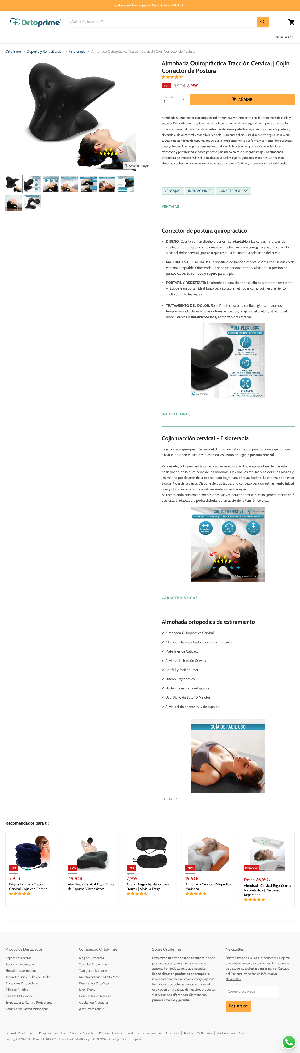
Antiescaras (56, 37)
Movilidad (156, 37)
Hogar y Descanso (125, 37)
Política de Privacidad (81, 1033)
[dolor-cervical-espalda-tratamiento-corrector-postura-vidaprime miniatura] (13, 202)
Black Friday (87, 990)
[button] (173, 77)
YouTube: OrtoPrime (93, 964)
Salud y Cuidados (87, 37)
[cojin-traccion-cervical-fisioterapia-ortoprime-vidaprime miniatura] (51, 184)
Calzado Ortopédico (19, 996)
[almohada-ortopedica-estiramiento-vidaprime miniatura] (69, 184)
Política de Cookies (110, 1033)
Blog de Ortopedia (91, 958)
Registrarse (238, 1006)
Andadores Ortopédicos (21, 983)
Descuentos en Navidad (95, 996)
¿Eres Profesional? (91, 1009)
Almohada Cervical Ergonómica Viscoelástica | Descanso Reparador (267, 890)
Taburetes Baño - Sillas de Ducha (28, 977)
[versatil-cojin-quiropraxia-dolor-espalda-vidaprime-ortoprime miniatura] (32, 184)
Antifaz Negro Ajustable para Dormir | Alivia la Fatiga (148, 886)
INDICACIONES (200, 191)
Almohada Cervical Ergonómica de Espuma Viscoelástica (91, 886)
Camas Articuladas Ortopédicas (26, 1009)
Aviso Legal (172, 1033)
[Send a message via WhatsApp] (289, 1042)
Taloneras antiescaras (19, 964)
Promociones (232, 37)
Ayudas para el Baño (21, 37)
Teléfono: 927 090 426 (198, 1033)
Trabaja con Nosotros (93, 971)
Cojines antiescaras (18, 958)
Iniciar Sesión (284, 37)
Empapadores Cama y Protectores (28, 1002)
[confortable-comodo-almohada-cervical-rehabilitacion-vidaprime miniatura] (125, 184)
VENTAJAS (172, 191)
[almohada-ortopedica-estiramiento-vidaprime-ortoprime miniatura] (88, 184)
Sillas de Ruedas (16, 990)
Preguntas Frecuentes (52, 1033)
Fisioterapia (77, 52)
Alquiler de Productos (93, 1002)
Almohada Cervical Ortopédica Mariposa (208, 886)
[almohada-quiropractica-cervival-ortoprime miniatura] (107, 184)
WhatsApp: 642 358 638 (231, 1033)
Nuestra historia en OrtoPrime (99, 977)
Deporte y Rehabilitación (192, 37)
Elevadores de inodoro (20, 971)
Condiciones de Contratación (144, 1033)
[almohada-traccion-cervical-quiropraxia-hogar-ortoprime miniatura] (13, 184)
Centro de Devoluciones (19, 1033)
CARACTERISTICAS (233, 191)
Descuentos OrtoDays (94, 983)
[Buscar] (263, 22)
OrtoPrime (13, 52)
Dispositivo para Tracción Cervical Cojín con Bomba (28, 886)
